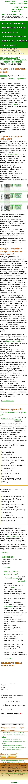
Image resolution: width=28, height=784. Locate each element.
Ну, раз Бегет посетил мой (11, 573)
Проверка (7, 556)
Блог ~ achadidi (7, 401)
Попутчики (19, 28)
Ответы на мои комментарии (15, 705)
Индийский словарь (9, 58)
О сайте (13, 45)
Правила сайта (11, 762)
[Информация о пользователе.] (7, 418)
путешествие (6, 60)
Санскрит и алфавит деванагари (12, 745)
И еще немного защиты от (13, 413)
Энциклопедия (9, 36)
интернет (6, 62)
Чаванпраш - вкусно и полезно (12, 739)
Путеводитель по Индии (13, 23)
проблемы (21, 79)
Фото (15, 32)
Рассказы (6, 32)
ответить (4, 553)
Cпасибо (3, 756)
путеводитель (20, 60)
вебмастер (17, 62)
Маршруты (7, 28)
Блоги (12, 41)
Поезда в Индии (9, 48)
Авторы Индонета (6, 760)
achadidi (3, 76)
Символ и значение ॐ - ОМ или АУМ (13, 732)
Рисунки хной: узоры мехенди (12, 749)
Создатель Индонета (17, 760)
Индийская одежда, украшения (11, 52)
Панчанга (18, 53)
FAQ (24, 762)
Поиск (14, 756)
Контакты (3, 762)
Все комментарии (13, 702)
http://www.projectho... (13, 154)
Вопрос (9, 756)
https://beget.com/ (12, 537)
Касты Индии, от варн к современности (14, 747)
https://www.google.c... (14, 341)
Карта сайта (19, 762)
